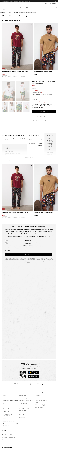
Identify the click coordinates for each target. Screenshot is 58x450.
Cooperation (5, 411)
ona (3, 6)
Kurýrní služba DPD (38, 398)
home (3, 9)
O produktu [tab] (6, 128)
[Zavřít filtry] (55, 1)
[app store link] (33, 376)
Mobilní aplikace (6, 398)
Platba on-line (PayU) (39, 405)
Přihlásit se (28, 254)
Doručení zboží (21, 395)
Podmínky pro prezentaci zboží (9, 400)
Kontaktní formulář (6, 439)
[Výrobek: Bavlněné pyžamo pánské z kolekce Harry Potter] (17, 46)
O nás (3, 395)
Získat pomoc (20, 384)
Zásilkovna (36, 395)
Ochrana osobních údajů (8, 421)
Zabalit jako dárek (22, 403)
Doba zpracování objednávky (25, 400)
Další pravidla (21, 417)
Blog (3, 403)
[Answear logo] (24, 7)
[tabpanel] (29, 144)
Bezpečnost (5, 408)
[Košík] (56, 7)
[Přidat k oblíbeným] (31, 25)
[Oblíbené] (53, 7)
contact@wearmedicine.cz (8, 437)
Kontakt (4, 406)
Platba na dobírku (38, 407)
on (6, 6)
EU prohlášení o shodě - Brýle (9, 428)
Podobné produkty (44, 111)
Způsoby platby (22, 398)
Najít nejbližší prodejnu (38, 384)
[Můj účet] (50, 7)
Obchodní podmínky (23, 406)
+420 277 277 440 (7, 434)
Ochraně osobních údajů (33, 261)
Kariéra (4, 418)
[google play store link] (33, 372)
